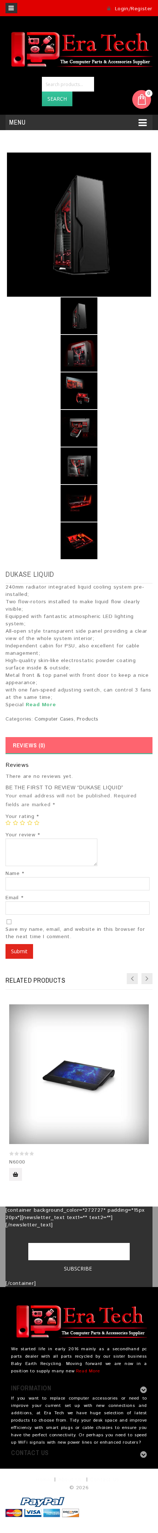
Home (43, 1479)
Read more (15, 1174)
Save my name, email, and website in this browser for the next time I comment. (75, 933)
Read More (41, 704)
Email (14, 897)
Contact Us (104, 1479)
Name (15, 873)
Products (87, 719)
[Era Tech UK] (79, 48)
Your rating (22, 816)
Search (57, 98)
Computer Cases (54, 719)
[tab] (79, 745)
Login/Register (132, 8)
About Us (70, 1479)
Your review (23, 835)
